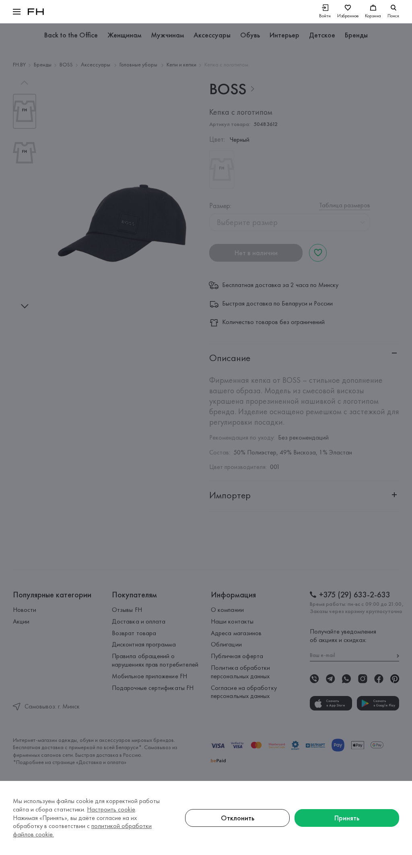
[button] (17, 11)
